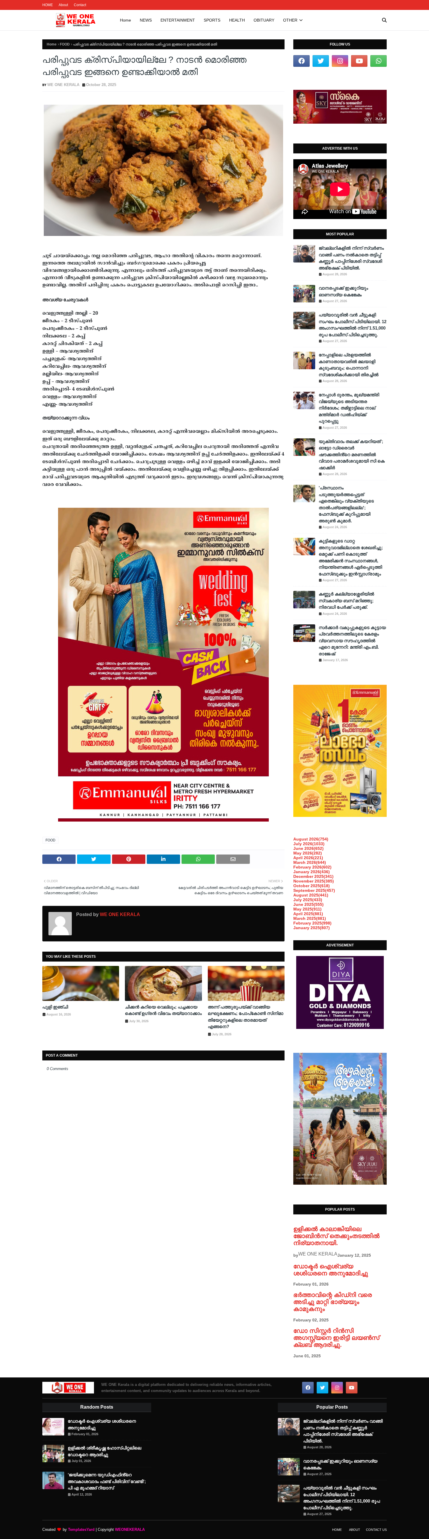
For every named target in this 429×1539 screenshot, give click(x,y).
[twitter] (321, 61)
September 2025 (314, 890)
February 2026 (312, 867)
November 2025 (313, 881)
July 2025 (307, 899)
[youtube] (359, 61)
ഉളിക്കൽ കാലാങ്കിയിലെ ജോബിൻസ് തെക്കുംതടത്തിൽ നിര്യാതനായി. (336, 1235)
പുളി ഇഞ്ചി (55, 1006)
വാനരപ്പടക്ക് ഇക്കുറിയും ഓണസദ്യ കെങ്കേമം (343, 291)
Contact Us (376, 1529)
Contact (80, 5)
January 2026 (311, 871)
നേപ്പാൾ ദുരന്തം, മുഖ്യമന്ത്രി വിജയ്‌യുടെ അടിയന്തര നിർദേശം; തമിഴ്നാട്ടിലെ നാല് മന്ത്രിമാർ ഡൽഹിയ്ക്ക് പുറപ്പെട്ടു (349, 407)
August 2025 (310, 895)
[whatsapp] (378, 61)
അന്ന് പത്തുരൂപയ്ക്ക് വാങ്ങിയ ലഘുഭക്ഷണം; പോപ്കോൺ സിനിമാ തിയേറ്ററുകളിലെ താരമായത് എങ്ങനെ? (245, 1016)
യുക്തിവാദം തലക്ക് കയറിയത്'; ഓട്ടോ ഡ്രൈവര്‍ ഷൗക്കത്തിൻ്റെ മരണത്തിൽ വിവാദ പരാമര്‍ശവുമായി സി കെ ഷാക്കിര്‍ (352, 454)
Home (52, 44)
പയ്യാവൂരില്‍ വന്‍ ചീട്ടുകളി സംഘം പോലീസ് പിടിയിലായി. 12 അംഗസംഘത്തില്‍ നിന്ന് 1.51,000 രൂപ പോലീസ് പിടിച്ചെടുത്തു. (352, 324)
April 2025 (308, 913)
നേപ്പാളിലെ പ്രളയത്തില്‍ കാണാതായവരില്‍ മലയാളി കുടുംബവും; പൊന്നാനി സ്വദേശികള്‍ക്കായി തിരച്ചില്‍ (349, 364)
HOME (47, 5)
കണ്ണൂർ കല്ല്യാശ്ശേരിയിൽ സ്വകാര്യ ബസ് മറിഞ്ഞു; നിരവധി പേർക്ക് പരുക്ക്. (346, 600)
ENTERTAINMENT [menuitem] (178, 20)
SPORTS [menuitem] (212, 20)
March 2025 (309, 918)
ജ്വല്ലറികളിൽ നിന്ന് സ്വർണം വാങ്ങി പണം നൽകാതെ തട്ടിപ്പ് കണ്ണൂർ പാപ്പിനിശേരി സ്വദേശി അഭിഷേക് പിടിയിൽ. (351, 258)
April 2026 (308, 857)
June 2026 (308, 848)
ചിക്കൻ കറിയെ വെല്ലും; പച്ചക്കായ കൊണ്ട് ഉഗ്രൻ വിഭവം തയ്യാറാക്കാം (163, 1010)
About (63, 5)
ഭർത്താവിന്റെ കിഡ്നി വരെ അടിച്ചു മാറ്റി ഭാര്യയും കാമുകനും (332, 1301)
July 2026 (309, 843)
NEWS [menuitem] (146, 20)
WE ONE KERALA (63, 85)
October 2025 (311, 885)
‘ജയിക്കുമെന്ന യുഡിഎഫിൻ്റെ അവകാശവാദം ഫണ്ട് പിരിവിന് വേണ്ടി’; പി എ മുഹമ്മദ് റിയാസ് (107, 1481)
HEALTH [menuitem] (237, 20)
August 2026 (310, 839)
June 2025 (308, 904)
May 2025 (307, 909)
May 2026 (307, 853)
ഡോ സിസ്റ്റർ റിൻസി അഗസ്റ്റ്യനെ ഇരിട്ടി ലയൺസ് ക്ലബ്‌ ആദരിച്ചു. (336, 1337)
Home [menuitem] (125, 20)
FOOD (65, 44)
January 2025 (311, 927)
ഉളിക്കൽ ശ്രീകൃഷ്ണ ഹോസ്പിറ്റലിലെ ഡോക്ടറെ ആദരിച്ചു (104, 1451)
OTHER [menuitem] (290, 20)
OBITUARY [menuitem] (264, 20)
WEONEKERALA (130, 1529)
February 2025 (312, 923)
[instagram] (340, 61)
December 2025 (313, 876)
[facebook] (301, 61)
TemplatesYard (81, 1529)
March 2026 (309, 862)
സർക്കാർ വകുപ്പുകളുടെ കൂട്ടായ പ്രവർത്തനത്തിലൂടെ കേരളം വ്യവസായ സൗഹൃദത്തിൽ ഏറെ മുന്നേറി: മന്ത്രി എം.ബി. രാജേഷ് (352, 640)
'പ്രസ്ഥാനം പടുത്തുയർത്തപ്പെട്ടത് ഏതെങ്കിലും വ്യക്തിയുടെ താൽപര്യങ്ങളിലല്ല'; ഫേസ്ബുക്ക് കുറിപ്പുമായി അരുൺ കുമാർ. (346, 504)
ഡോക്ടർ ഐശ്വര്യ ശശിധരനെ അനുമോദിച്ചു (330, 1270)
